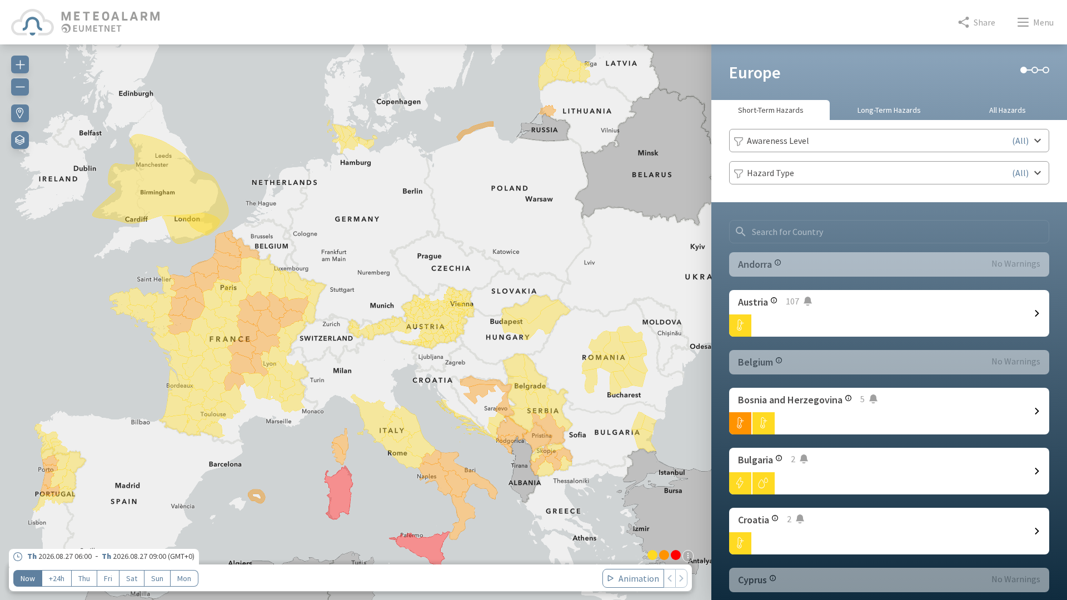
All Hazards (1007, 110)
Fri (108, 578)
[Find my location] (20, 113)
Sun (157, 578)
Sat (131, 578)
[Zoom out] (20, 87)
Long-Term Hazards (889, 110)
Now (28, 578)
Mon (184, 578)
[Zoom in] (20, 64)
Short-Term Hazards (771, 110)
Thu (84, 578)
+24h (56, 578)
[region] (355, 315)
